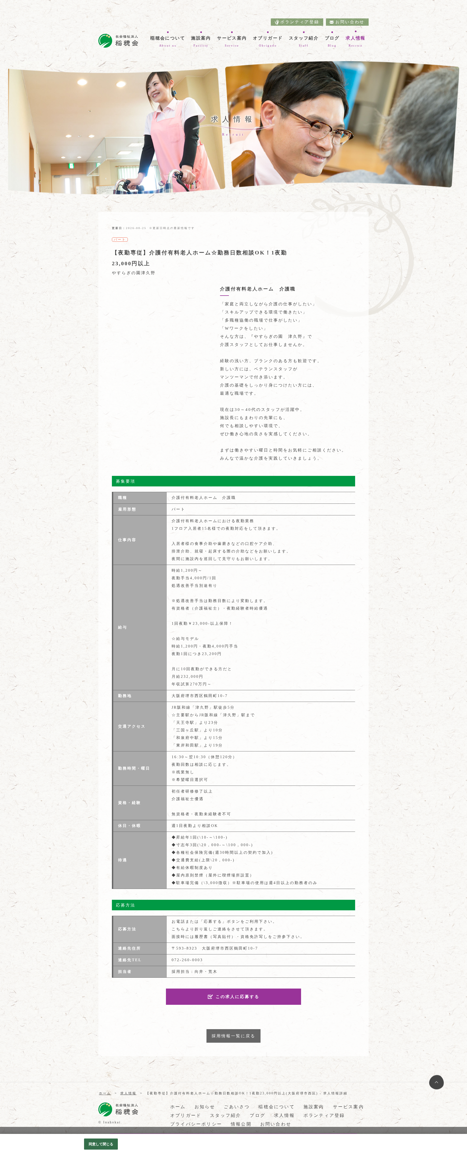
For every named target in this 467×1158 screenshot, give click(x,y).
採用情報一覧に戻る (233, 1036)
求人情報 (284, 1115)
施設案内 (313, 1106)
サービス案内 (348, 1106)
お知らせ (205, 1106)
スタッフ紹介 (225, 1115)
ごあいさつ (237, 1106)
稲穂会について (276, 1106)
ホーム (178, 1106)
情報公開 (241, 1124)
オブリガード (185, 1115)
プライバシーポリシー (196, 1124)
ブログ (257, 1115)
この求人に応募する (237, 997)
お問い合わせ (350, 22)
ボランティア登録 (299, 22)
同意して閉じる (101, 1144)
